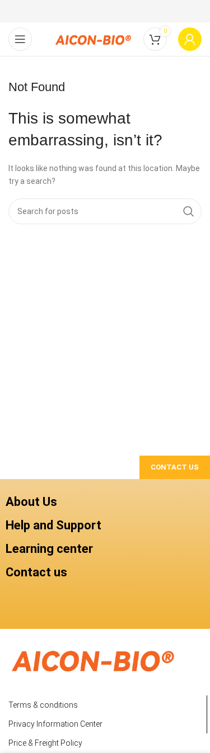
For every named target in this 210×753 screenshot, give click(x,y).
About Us (31, 502)
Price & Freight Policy (45, 742)
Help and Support (53, 525)
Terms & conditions (43, 704)
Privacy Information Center (55, 723)
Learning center (49, 549)
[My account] (189, 39)
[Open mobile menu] (20, 39)
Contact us (36, 572)
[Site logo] (93, 38)
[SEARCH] (189, 211)
